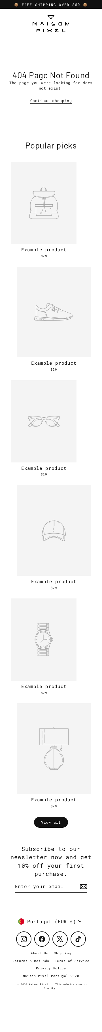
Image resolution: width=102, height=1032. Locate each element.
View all (51, 822)
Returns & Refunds (30, 961)
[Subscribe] (82, 887)
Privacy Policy (51, 968)
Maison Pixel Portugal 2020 (51, 976)
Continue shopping (51, 100)
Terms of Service (72, 961)
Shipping (62, 953)
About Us (39, 953)
